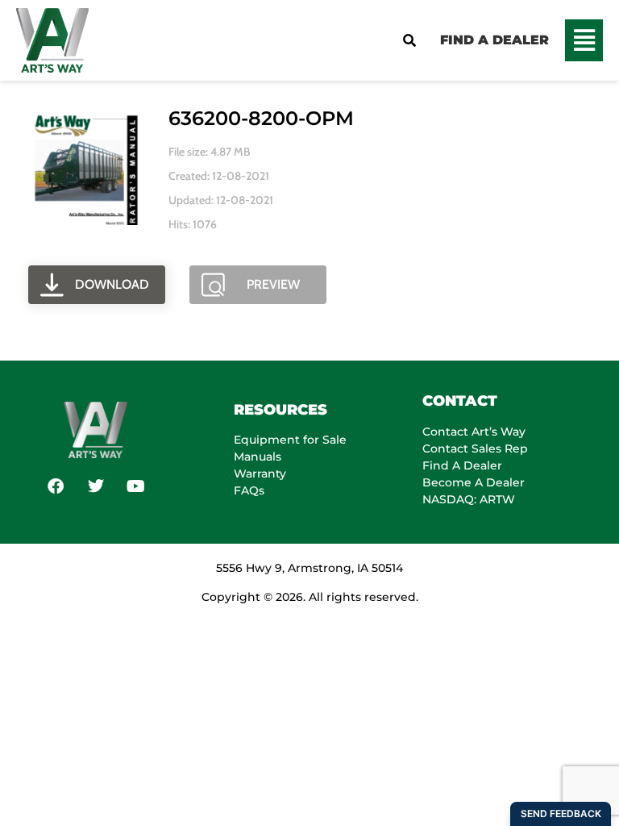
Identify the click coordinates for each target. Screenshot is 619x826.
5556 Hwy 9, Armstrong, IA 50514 (309, 568)
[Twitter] (96, 486)
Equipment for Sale (290, 439)
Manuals (257, 456)
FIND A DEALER (494, 40)
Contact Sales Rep (475, 448)
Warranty (260, 473)
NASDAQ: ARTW (468, 499)
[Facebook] (55, 486)
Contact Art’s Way (474, 431)
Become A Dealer (473, 482)
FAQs (249, 490)
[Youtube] (136, 486)
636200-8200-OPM (261, 118)
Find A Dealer (462, 465)
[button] (584, 40)
